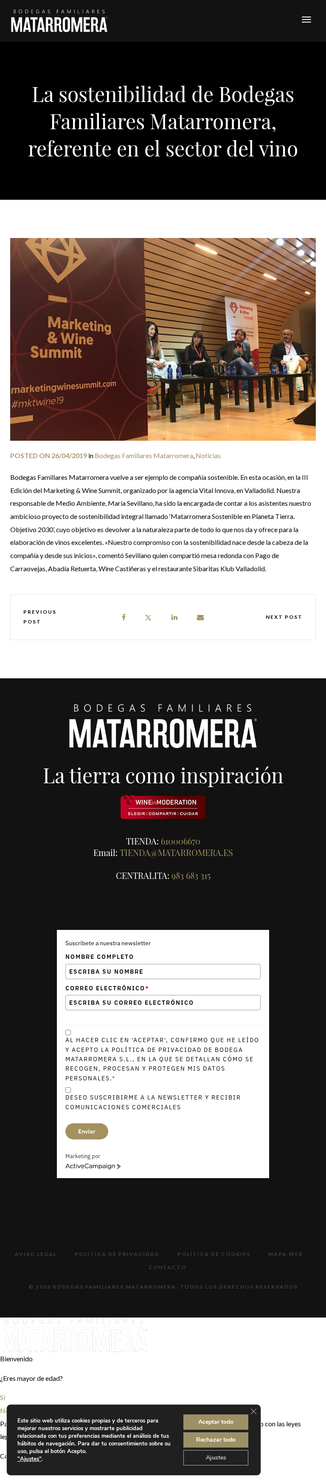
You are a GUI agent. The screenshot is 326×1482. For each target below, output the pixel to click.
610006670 (180, 841)
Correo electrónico (107, 988)
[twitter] (148, 617)
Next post (284, 617)
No (4, 1410)
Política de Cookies (213, 1254)
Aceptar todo (215, 1422)
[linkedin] (175, 617)
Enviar (87, 1131)
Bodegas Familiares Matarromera (144, 455)
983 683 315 (191, 875)
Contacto (167, 1267)
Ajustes (216, 1458)
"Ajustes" (29, 1459)
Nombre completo (99, 957)
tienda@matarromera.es (176, 852)
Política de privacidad (117, 1254)
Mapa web (285, 1254)
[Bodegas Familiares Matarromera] (59, 19)
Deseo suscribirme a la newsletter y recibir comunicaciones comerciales (153, 1102)
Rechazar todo (216, 1440)
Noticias (208, 455)
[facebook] (124, 617)
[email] (200, 617)
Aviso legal (36, 1254)
